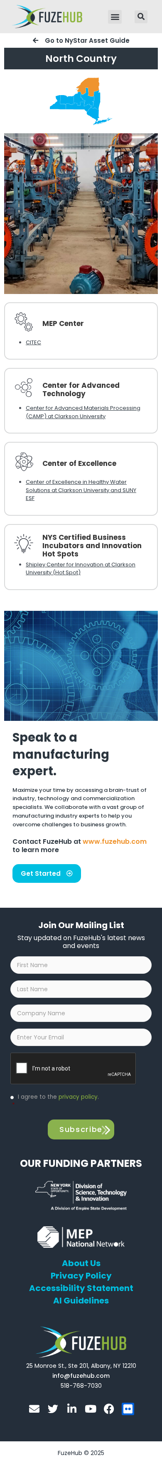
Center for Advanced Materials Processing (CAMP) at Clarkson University (83, 412)
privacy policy (78, 1097)
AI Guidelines (81, 1300)
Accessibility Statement (81, 1288)
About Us (81, 1263)
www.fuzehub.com (115, 841)
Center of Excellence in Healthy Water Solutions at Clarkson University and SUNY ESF (81, 490)
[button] (115, 17)
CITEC (33, 342)
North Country (81, 58)
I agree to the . (55, 1101)
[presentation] (73, 1069)
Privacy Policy (81, 1275)
